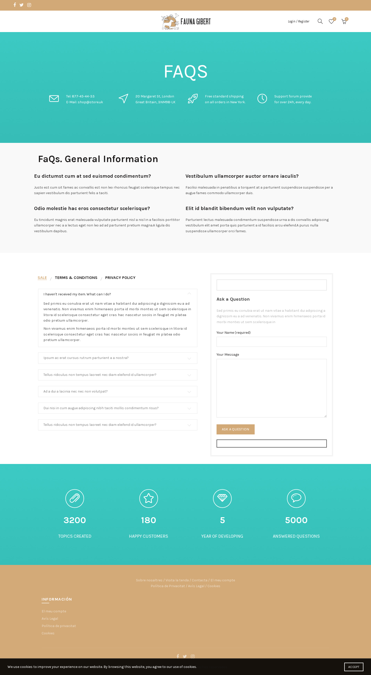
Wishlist (334, 19)
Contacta (199, 580)
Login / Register (298, 21)
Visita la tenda (177, 580)
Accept (353, 667)
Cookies (213, 586)
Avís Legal (196, 586)
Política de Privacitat (168, 586)
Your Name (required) (234, 332)
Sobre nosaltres (149, 580)
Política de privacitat (59, 626)
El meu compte (222, 580)
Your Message (228, 354)
